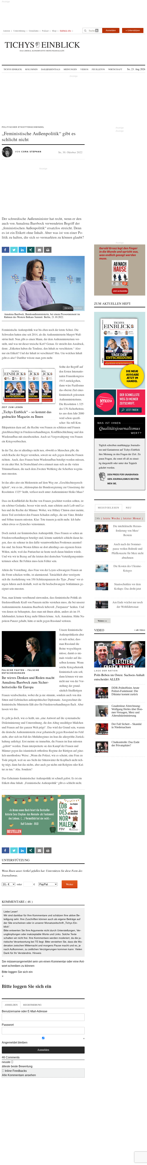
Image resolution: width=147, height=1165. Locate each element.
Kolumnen (31, 69)
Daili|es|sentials (50, 69)
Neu (129, 507)
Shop (54, 30)
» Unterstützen (133, 30)
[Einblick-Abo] (119, 350)
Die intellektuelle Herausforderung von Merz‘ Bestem (127, 530)
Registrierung (32, 1004)
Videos (84, 69)
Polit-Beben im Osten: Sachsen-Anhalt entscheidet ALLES (119, 677)
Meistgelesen (108, 507)
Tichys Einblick (13, 69)
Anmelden (111, 30)
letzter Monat (132, 518)
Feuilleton (98, 69)
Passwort (8, 1024)
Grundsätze (34, 30)
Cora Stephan (31, 152)
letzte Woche (111, 518)
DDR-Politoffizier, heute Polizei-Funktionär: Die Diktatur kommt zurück (125, 691)
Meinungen (70, 69)
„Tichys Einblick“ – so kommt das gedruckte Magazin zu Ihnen (26, 414)
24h (97, 518)
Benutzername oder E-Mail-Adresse (24, 1011)
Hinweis (36, 953)
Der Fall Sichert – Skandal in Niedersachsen (126, 725)
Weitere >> (102, 620)
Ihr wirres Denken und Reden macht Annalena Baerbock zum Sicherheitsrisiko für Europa (28, 682)
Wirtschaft (115, 69)
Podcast (45, 30)
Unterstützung (19, 30)
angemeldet (24, 961)
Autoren (6, 30)
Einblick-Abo (65, 30)
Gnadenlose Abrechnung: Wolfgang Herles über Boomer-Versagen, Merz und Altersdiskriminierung (127, 710)
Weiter (69, 884)
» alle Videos (139, 630)
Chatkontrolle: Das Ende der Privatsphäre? (125, 744)
